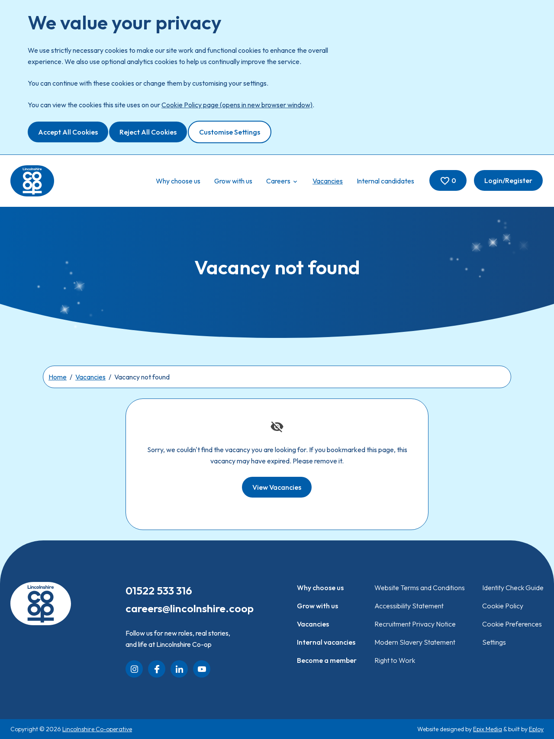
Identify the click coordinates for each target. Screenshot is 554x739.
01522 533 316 (159, 591)
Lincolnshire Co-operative (97, 729)
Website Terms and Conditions (419, 587)
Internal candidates (385, 181)
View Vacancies (276, 487)
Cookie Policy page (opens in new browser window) (236, 104)
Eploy (536, 729)
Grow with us (233, 181)
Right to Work (394, 660)
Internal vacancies (326, 642)
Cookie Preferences (512, 624)
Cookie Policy (502, 605)
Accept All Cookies (68, 132)
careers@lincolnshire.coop (190, 608)
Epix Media (487, 729)
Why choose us (178, 181)
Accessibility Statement (409, 605)
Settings (494, 642)
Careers (279, 181)
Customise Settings (229, 132)
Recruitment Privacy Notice (415, 624)
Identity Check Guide (513, 587)
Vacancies (327, 181)
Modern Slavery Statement (414, 642)
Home (57, 377)
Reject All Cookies (148, 132)
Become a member (327, 660)
